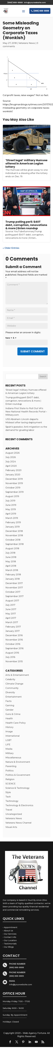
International (12, 736)
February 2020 (13, 470)
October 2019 (12, 487)
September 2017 (14, 596)
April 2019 (10, 513)
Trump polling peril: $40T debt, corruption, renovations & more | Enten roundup (26, 225)
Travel (8, 809)
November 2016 (14, 639)
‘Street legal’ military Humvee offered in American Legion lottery (26, 163)
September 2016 (14, 648)
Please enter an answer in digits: (23, 332)
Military (9, 753)
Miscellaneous (13, 757)
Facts (8, 701)
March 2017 (11, 622)
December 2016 (14, 635)
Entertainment (13, 696)
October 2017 (12, 592)
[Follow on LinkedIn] (29, 1042)
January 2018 (12, 579)
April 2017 (10, 618)
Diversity (10, 692)
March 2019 (11, 518)
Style (8, 792)
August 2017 (12, 600)
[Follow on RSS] (43, 1042)
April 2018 (10, 566)
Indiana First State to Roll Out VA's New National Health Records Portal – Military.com (26, 411)
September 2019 (14, 492)
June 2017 (10, 609)
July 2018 (10, 553)
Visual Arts (11, 827)
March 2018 (11, 570)
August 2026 (12, 453)
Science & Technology (17, 788)
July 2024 (10, 461)
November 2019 (14, 483)
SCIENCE (10, 783)
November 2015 (14, 661)
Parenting (10, 766)
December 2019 (14, 479)
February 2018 (13, 574)
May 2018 (10, 561)
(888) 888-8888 (41, 11)
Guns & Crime (12, 714)
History (9, 727)
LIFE (7, 744)
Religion (9, 779)
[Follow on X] (16, 1042)
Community (11, 688)
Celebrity (10, 679)
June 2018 (10, 557)
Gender (9, 710)
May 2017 (10, 613)
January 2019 (12, 526)
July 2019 (10, 500)
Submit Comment (32, 351)
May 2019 (10, 509)
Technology (11, 801)
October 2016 (12, 644)
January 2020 (12, 474)
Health (9, 718)
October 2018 (12, 540)
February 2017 (13, 626)
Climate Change (14, 683)
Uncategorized (13, 814)
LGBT (8, 740)
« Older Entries (11, 248)
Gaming (9, 705)
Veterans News (26, 43)
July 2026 (10, 457)
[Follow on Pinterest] (23, 1042)
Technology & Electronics (19, 805)
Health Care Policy (15, 723)
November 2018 (14, 535)
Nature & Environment (17, 762)
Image (9, 731)
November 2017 (14, 587)
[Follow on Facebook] (10, 1042)
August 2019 (12, 496)
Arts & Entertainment (17, 675)
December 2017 (14, 583)
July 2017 (10, 605)
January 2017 (12, 631)
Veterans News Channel (18, 822)
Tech (8, 796)
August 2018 (12, 548)
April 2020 (11, 466)
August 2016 (12, 652)
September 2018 (14, 544)
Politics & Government (17, 775)
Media (8, 749)
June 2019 (10, 505)
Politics (9, 770)
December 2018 (14, 531)
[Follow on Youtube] (36, 1042)
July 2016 (10, 657)
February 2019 (13, 522)
